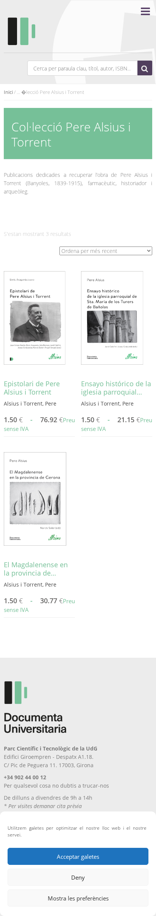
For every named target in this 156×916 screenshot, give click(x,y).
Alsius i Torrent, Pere (30, 403)
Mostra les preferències (78, 898)
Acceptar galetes (78, 856)
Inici (8, 92)
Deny (78, 877)
